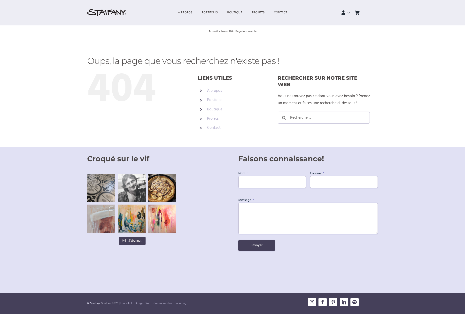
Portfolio (214, 100)
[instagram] (312, 302)
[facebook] (322, 302)
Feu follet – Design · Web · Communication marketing (153, 303)
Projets (213, 118)
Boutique (214, 109)
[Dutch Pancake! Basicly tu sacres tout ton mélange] (162, 188)
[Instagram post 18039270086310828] (101, 219)
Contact (214, 128)
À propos (214, 91)
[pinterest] (333, 302)
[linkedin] (344, 302)
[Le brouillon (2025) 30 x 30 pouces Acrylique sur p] (132, 219)
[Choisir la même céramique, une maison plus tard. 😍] (101, 188)
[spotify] (354, 302)
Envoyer (257, 245)
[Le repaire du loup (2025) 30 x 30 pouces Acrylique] (162, 219)
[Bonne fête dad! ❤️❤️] (132, 188)
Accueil (213, 31)
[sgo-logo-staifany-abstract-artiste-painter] (106, 11)
